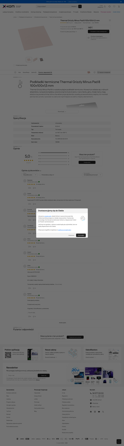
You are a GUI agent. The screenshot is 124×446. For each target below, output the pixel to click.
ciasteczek (47, 216)
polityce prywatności (64, 230)
